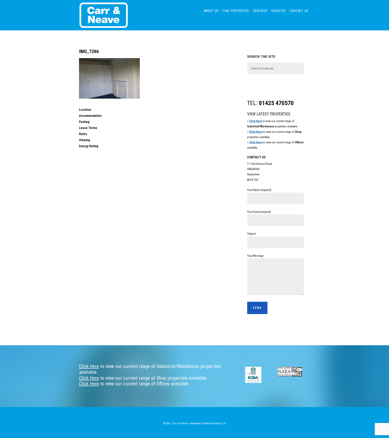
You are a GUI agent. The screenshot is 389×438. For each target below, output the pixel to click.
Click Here (255, 121)
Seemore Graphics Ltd (215, 423)
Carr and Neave (109, 15)
